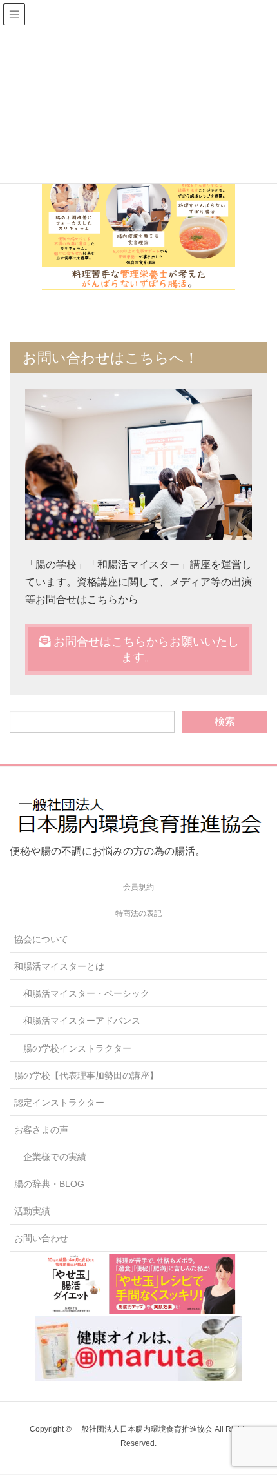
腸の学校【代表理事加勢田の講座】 (86, 1075)
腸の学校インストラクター (77, 1048)
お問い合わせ (41, 1238)
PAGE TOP (256, 1418)
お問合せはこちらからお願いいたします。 (144, 649)
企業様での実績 (54, 1157)
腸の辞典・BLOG (49, 1184)
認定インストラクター (59, 1102)
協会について (41, 939)
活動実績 (32, 1211)
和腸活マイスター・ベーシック (86, 993)
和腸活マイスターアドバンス (81, 1020)
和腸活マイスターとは (59, 966)
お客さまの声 (41, 1129)
